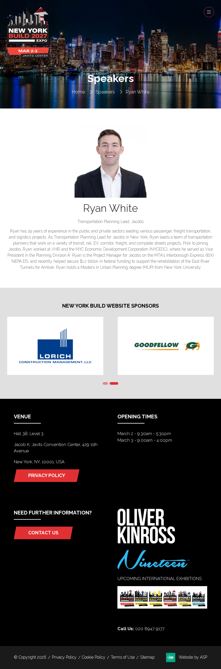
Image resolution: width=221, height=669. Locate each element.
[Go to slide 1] (105, 383)
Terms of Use (123, 657)
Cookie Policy (93, 657)
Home (78, 92)
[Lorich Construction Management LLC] (55, 346)
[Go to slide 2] (114, 383)
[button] (209, 12)
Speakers (105, 92)
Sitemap (147, 657)
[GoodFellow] (166, 346)
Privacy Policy (64, 657)
